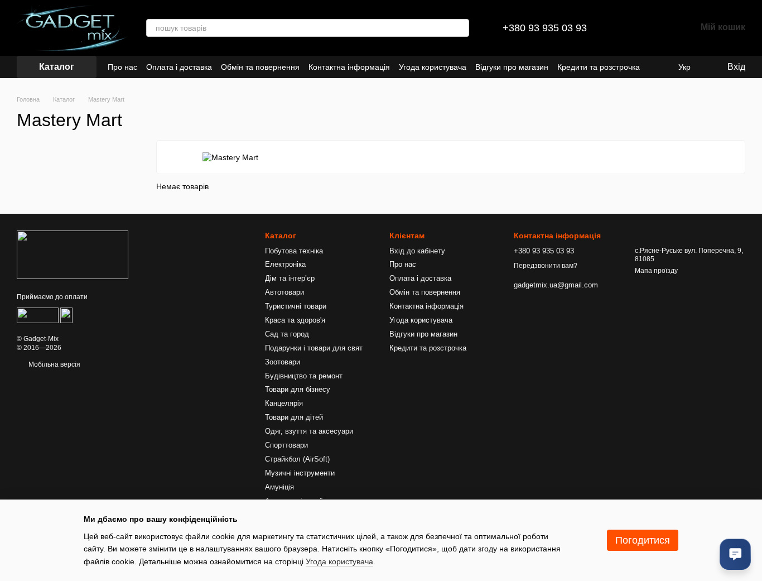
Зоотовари (282, 362)
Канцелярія (284, 403)
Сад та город (287, 334)
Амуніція (279, 487)
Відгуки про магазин (511, 67)
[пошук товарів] (460, 28)
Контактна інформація (349, 67)
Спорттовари (286, 445)
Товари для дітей (294, 417)
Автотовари (284, 292)
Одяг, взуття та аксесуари (309, 431)
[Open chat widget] (735, 554)
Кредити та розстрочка (598, 67)
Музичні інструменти (300, 473)
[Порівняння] (629, 28)
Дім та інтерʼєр (290, 278)
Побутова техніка (294, 251)
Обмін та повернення (260, 67)
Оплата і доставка (179, 67)
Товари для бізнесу (297, 389)
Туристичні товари (295, 306)
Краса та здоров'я (295, 320)
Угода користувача (432, 67)
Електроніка (285, 264)
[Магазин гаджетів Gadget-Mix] (72, 254)
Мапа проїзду (656, 271)
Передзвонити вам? (545, 266)
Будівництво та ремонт (304, 376)
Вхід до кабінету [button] (417, 251)
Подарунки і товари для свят (314, 348)
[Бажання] (658, 28)
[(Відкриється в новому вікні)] (38, 315)
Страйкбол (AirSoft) (297, 459)
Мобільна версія (53, 364)
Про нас (122, 67)
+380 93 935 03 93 (545, 28)
